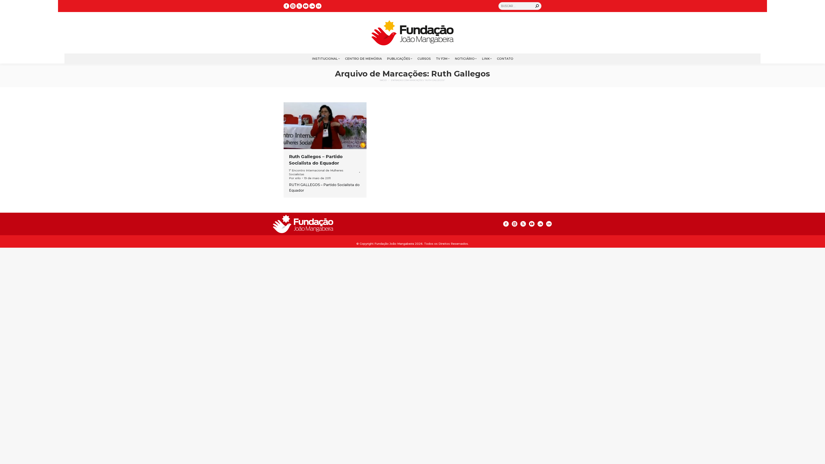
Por (295, 178)
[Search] (537, 6)
